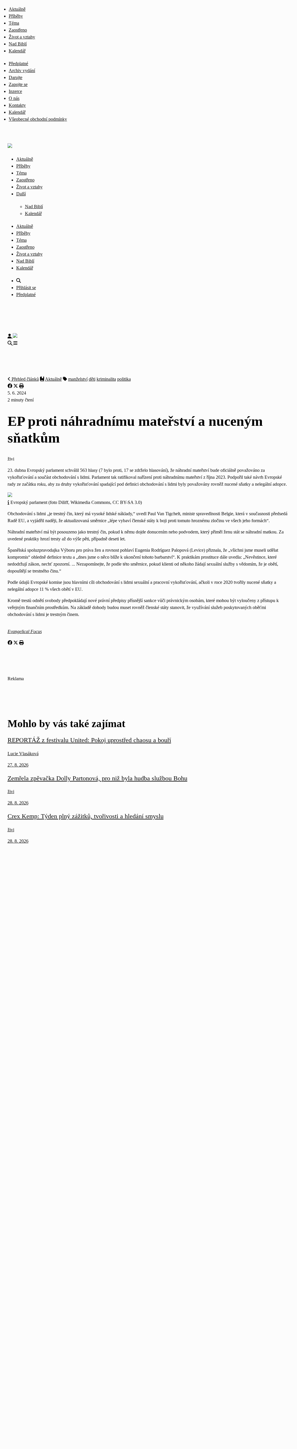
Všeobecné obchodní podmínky (38, 119)
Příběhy (16, 16)
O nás (14, 98)
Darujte (15, 77)
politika (124, 379)
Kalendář (17, 50)
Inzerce (15, 91)
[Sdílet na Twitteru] (15, 386)
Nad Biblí (18, 43)
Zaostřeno (18, 29)
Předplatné (18, 63)
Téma (14, 23)
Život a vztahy (22, 36)
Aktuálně (17, 9)
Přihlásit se (26, 287)
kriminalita (106, 379)
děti (92, 379)
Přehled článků (24, 379)
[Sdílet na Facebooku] (10, 386)
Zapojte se (18, 84)
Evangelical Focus (25, 631)
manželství (78, 379)
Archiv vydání (22, 70)
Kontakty (17, 105)
